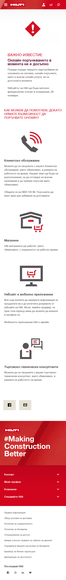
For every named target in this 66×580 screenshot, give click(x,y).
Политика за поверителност (18, 523)
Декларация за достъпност (18, 557)
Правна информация (15, 512)
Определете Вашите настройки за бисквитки (26, 546)
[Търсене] (58, 4)
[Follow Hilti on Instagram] (15, 572)
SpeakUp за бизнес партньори (19, 551)
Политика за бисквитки (15, 529)
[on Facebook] (9, 405)
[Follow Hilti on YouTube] (30, 572)
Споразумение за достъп (17, 534)
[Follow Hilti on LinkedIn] (23, 572)
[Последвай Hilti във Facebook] (8, 572)
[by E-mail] (25, 405)
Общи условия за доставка (18, 518)
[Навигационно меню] (5, 4)
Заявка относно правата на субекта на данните (28, 540)
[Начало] (17, 5)
